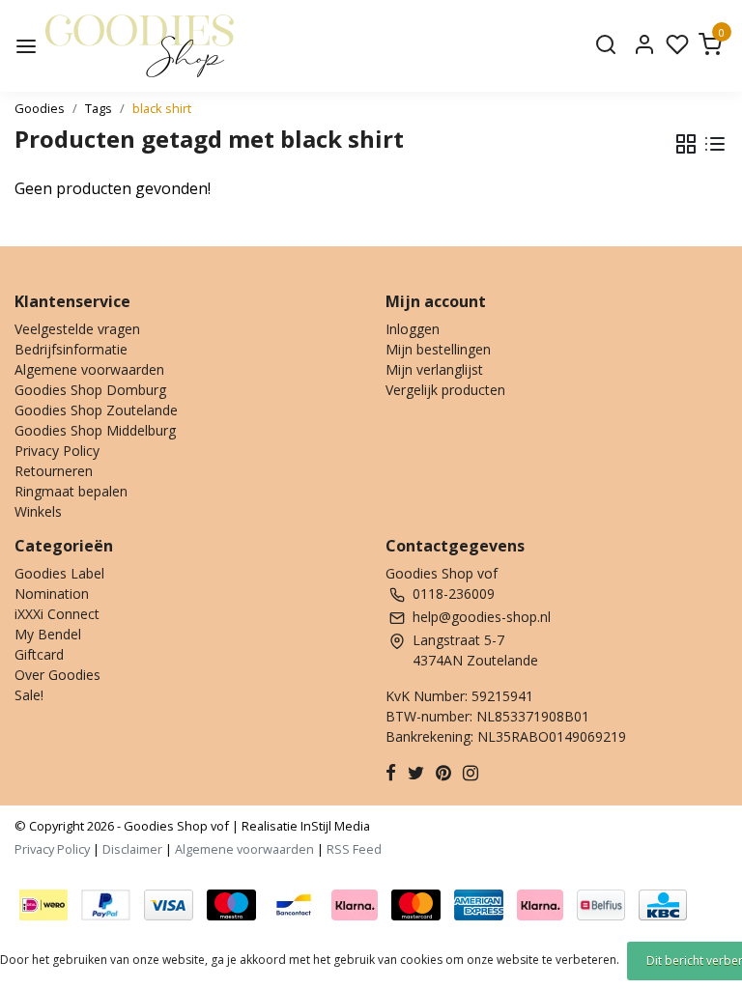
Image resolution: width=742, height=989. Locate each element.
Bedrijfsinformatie (71, 349)
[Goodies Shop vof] (139, 45)
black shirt (161, 108)
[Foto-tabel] (686, 143)
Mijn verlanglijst (434, 369)
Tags (98, 108)
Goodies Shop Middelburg (95, 430)
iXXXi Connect (57, 614)
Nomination (51, 593)
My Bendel (47, 634)
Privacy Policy (57, 450)
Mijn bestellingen (438, 349)
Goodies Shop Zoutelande (96, 410)
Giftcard (39, 654)
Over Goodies (57, 674)
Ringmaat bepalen (71, 491)
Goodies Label (59, 573)
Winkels (38, 511)
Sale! (28, 695)
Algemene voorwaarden (89, 369)
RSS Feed (354, 849)
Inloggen (412, 329)
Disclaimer (132, 849)
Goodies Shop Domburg (90, 390)
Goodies (39, 108)
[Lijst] (715, 143)
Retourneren (53, 471)
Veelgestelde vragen (77, 329)
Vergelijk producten (445, 390)
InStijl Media (334, 825)
